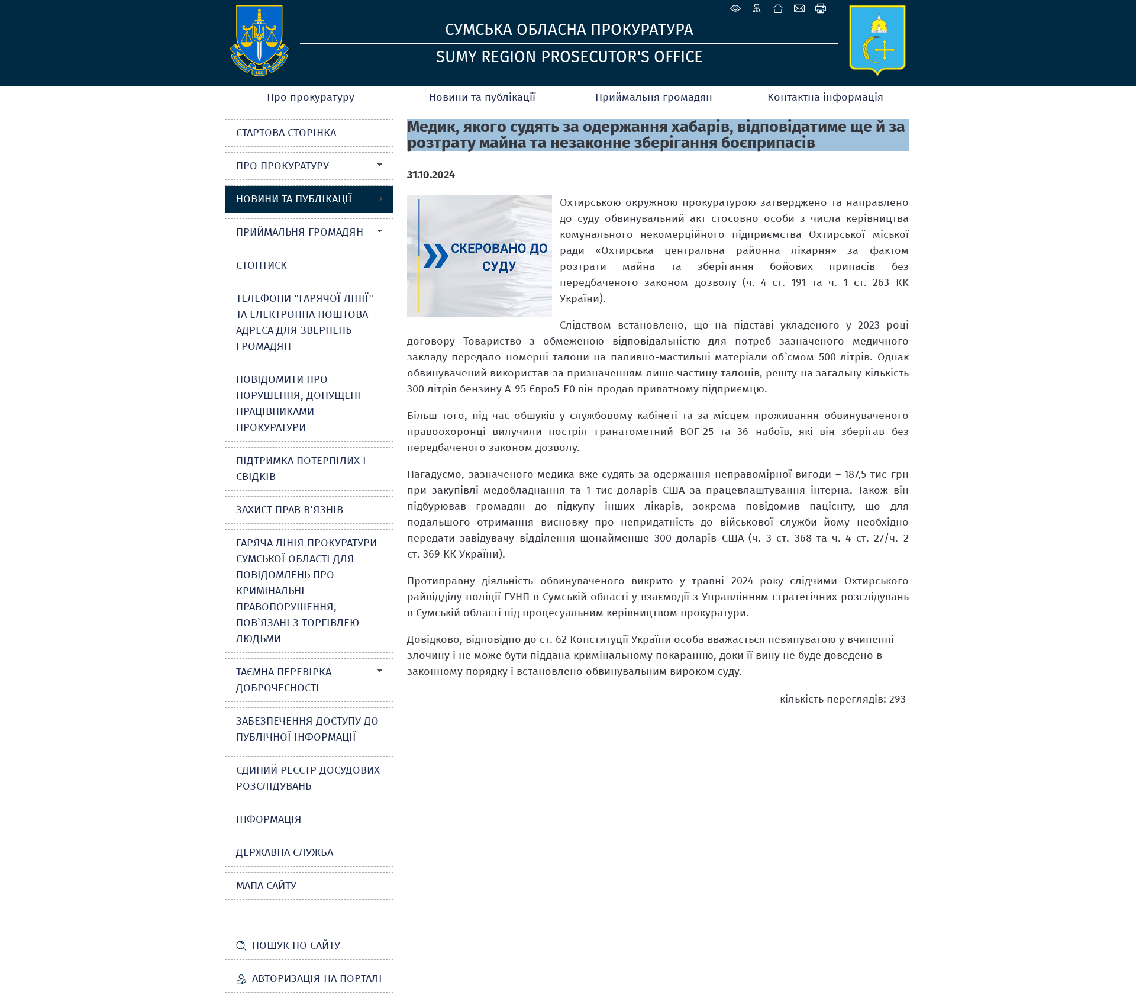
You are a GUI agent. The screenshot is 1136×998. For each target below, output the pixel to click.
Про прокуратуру (310, 97)
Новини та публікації (482, 97)
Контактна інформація (825, 97)
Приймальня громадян (653, 97)
